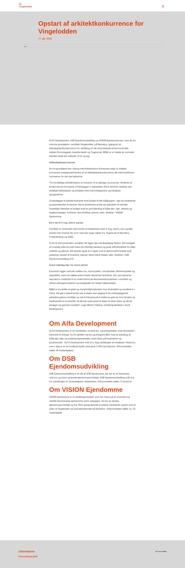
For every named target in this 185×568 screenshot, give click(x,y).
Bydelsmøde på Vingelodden (48, 435)
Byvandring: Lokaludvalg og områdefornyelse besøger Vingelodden (85, 508)
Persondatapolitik (28, 556)
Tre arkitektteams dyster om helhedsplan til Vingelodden (74, 474)
